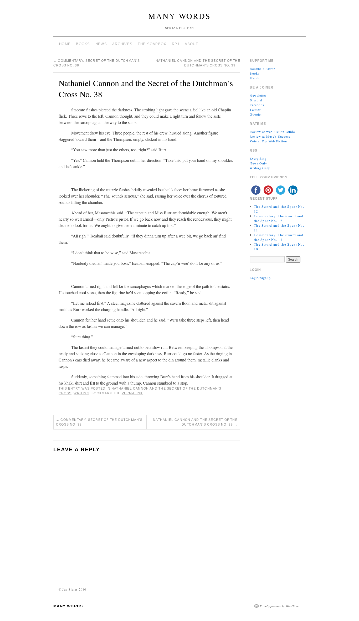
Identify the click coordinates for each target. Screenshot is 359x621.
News (101, 44)
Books (83, 44)
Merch (254, 78)
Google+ (256, 114)
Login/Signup (260, 278)
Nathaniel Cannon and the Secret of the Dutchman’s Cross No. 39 (195, 422)
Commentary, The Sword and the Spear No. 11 (279, 237)
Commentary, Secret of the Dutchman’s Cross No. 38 (99, 422)
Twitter (255, 109)
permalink (132, 393)
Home (65, 44)
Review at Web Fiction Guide (272, 132)
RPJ (176, 44)
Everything (258, 158)
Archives (122, 44)
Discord (256, 100)
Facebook (257, 105)
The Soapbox (152, 44)
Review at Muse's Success (270, 136)
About (191, 44)
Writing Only (260, 168)
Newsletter (258, 95)
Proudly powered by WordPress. (280, 606)
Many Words (179, 16)
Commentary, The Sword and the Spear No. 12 (279, 218)
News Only (258, 163)
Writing (81, 393)
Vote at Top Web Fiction (268, 141)
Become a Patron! (263, 68)
